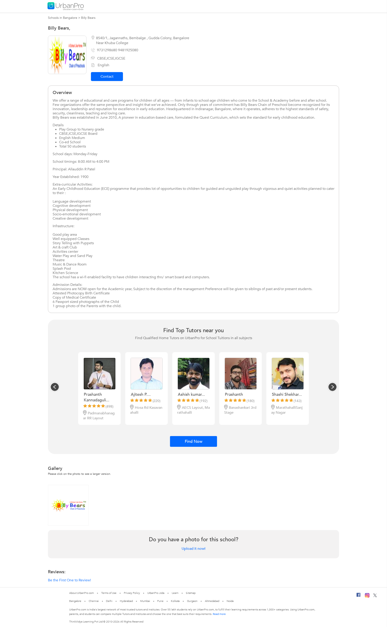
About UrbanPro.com (81, 593)
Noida (230, 601)
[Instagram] (367, 597)
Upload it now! (193, 548)
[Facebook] (358, 596)
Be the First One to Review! (69, 580)
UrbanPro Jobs (156, 593)
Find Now (193, 441)
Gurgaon (192, 601)
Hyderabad (126, 601)
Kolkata (175, 601)
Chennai (94, 601)
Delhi (109, 601)
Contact (107, 76)
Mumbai (145, 601)
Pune (160, 601)
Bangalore (75, 601)
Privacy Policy (132, 593)
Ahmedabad (212, 601)
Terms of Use (108, 593)
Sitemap (191, 593)
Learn (175, 593)
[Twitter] (375, 596)
